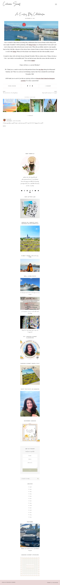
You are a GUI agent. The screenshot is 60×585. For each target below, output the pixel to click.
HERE (33, 60)
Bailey (9, 119)
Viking (14, 51)
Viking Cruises (32, 44)
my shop (41, 69)
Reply (4, 126)
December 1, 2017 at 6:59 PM (14, 120)
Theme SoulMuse (52, 582)
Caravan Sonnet (11, 4)
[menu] (56, 4)
